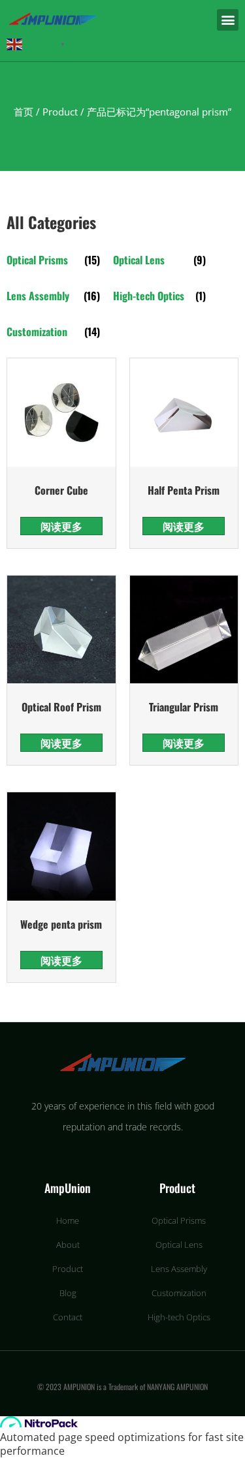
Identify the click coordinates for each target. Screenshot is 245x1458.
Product (60, 111)
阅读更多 (61, 526)
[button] (227, 20)
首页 (23, 111)
